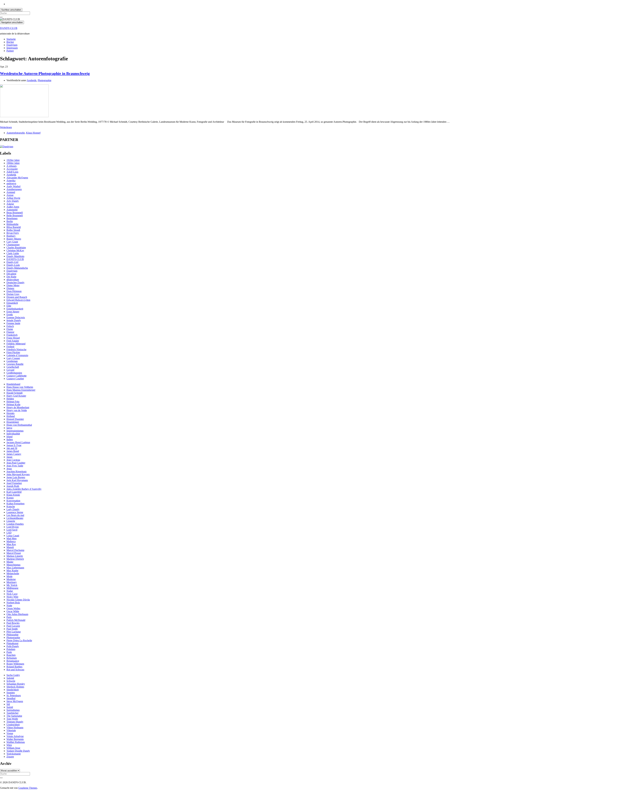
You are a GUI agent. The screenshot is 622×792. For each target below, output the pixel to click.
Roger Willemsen (15, 663)
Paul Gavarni (13, 626)
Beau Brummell (14, 212)
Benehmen (11, 218)
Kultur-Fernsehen (15, 503)
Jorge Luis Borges (15, 477)
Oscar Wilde (12, 611)
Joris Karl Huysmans (17, 480)
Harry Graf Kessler (16, 395)
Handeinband (13, 384)
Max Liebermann (15, 567)
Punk (9, 652)
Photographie (44, 80)
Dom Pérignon (14, 291)
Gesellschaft (12, 367)
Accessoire (12, 168)
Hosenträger (12, 422)
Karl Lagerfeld (14, 492)
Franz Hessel (13, 337)
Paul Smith (12, 628)
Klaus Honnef (33, 132)
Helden (10, 398)
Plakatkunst (12, 643)
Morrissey (11, 582)
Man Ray (11, 544)
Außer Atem (12, 206)
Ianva (9, 427)
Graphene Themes (27, 787)
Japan (9, 457)
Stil (8, 704)
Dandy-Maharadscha (17, 268)
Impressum (12, 47)
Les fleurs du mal (15, 515)
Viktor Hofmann (14, 727)
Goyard (10, 369)
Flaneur (10, 332)
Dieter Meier (12, 285)
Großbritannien (14, 372)
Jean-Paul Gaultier (15, 462)
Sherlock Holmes (15, 686)
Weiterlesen (6, 127)
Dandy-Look (13, 265)
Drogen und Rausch (16, 297)
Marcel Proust (13, 553)
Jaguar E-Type (13, 445)
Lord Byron (12, 526)
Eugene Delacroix (15, 317)
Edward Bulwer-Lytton (18, 300)
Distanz (10, 288)
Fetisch (10, 326)
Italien (9, 439)
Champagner (13, 244)
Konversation (13, 500)
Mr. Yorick (11, 585)
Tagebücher (12, 713)
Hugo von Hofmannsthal (19, 425)
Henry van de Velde (16, 410)
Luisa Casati (12, 535)
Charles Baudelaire (16, 247)
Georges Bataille (14, 364)
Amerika (10, 180)
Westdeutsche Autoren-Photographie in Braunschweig (45, 73)
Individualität (13, 433)
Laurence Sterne (14, 512)
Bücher (10, 42)
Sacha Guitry (13, 675)
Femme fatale (13, 323)
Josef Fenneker (14, 483)
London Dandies (15, 524)
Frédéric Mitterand (15, 343)
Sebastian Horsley (15, 683)
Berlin (9, 221)
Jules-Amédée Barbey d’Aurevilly (23, 489)
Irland (9, 436)
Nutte (9, 605)
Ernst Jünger (12, 311)
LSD (9, 532)
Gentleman (12, 361)
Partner (10, 50)
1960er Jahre (13, 163)
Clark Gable (12, 253)
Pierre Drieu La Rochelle (19, 640)
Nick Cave (11, 593)
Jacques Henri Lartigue (18, 442)
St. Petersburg (13, 695)
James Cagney (13, 454)
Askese (10, 203)
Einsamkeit (12, 302)
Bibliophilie (12, 224)
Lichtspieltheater (14, 518)
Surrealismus (13, 710)
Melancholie (12, 573)
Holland (10, 416)
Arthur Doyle (13, 198)
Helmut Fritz (12, 401)
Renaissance (12, 660)
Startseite (11, 39)
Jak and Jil (11, 448)
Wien (9, 745)
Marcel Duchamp (15, 550)
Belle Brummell (14, 215)
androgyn (11, 183)
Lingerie (10, 521)
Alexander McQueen (17, 177)
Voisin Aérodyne (15, 736)
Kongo (10, 497)
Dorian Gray (12, 294)
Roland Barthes (14, 666)
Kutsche (10, 506)
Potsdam (10, 649)
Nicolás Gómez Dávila (18, 599)
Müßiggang (12, 588)
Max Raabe (12, 570)
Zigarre (10, 756)
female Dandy (13, 320)
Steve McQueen (14, 701)
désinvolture (12, 279)
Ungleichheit (13, 724)
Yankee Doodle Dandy (18, 750)
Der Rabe (11, 276)
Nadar (9, 591)
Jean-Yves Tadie (14, 465)
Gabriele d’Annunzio (17, 355)
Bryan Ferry (12, 233)
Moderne (11, 579)
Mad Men (11, 538)
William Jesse (13, 748)
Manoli (10, 547)
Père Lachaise (13, 631)
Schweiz (10, 681)
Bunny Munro (13, 238)
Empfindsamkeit (14, 308)
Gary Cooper (13, 358)
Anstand (10, 192)
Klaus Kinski (13, 494)
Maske (9, 561)
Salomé (10, 678)
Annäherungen (14, 189)
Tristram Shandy (14, 721)
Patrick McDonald (15, 620)
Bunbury (11, 235)
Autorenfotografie (15, 132)
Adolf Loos (12, 171)
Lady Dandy (12, 509)
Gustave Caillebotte (16, 375)
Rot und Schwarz (15, 669)
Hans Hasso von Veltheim (19, 387)
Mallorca (11, 541)
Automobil (11, 209)
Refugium (11, 658)
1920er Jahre (13, 160)
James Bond (12, 451)
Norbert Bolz (13, 602)
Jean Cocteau (13, 459)
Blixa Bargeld (13, 227)
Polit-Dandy (12, 646)
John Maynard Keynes (18, 474)
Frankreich (11, 335)
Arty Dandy (12, 201)
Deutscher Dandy (15, 282)
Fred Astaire (12, 340)
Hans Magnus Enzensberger (20, 390)
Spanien (10, 692)
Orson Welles (13, 608)
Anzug (9, 195)
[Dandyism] (6, 146)
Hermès (10, 413)
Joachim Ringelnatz (16, 471)
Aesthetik (31, 80)
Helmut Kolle (13, 404)
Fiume (9, 329)
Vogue (9, 733)
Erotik (9, 314)
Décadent (11, 273)
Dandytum (11, 45)
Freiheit (10, 346)
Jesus (9, 468)
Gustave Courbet (15, 378)
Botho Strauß (13, 230)
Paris (9, 617)
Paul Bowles (12, 623)
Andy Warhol (13, 186)
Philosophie (12, 634)
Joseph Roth (12, 486)
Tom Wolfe (12, 718)
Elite (8, 305)
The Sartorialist (14, 715)
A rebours (11, 166)
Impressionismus (14, 430)
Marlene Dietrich (15, 559)
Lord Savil (11, 529)
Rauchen (11, 655)
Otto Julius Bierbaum (17, 614)
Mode (9, 576)
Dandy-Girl (12, 262)
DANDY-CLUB (8, 28)
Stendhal (10, 698)
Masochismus (13, 564)
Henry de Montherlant (17, 407)
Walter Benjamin (15, 739)
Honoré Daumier (15, 419)
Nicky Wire (12, 596)
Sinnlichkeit (12, 689)
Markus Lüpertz (14, 556)
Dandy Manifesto (15, 256)
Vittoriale (11, 730)
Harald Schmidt (14, 392)
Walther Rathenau (15, 742)
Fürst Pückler (13, 352)
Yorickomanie (13, 753)
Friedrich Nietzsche (16, 349)
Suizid (9, 707)
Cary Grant (12, 241)
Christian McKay (15, 250)
